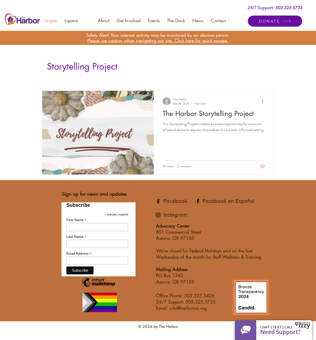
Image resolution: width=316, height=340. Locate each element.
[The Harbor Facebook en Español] (198, 201)
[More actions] (264, 101)
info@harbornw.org (188, 308)
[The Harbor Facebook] (158, 201)
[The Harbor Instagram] (158, 215)
